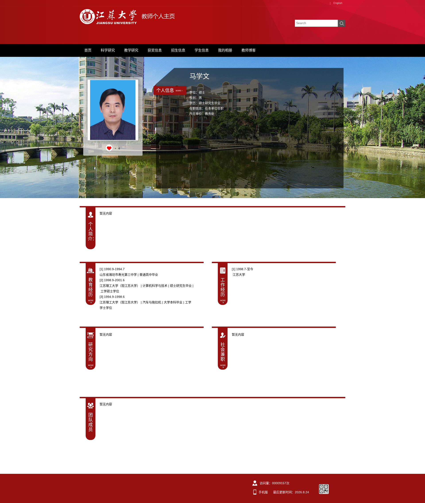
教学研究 (131, 50)
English (337, 3)
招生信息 (178, 50)
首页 (87, 50)
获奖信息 (155, 50)
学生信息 (202, 50)
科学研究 (108, 50)
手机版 (263, 492)
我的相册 (225, 50)
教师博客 (248, 50)
